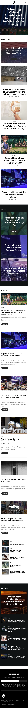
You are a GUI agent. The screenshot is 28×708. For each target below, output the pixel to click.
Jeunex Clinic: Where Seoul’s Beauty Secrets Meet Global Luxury (14, 126)
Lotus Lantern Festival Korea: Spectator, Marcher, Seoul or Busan (14, 600)
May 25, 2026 (16, 96)
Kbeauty (14, 121)
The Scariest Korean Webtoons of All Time (13, 480)
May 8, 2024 (10, 523)
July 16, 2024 (17, 165)
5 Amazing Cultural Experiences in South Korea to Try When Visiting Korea (14, 17)
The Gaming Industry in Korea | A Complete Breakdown (14, 271)
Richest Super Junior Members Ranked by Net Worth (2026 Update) (16, 648)
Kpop (14, 45)
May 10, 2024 (10, 483)
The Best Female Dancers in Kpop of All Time (17, 558)
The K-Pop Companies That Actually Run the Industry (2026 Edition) (14, 92)
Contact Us (7, 701)
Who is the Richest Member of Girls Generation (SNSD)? (17, 639)
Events (16, 593)
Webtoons (3, 476)
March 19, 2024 (14, 27)
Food (9, 618)
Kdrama (3, 516)
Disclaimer (4, 700)
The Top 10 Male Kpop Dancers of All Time (15, 551)
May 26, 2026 (16, 55)
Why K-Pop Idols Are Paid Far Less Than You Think (14, 50)
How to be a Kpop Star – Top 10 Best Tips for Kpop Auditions (18, 543)
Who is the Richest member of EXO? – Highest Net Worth (17, 630)
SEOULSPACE (11, 165)
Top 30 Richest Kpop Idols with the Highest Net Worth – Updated (17, 565)
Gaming (14, 155)
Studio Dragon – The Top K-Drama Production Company (12, 520)
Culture (12, 593)
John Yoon (11, 55)
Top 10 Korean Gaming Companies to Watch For (11, 440)
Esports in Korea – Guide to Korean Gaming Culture (14, 194)
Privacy (11, 700)
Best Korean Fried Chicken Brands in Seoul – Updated (16, 620)
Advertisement (20, 700)
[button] (12, 32)
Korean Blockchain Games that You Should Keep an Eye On (14, 160)
